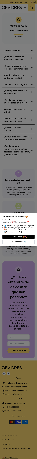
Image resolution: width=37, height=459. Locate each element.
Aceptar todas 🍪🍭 (18, 236)
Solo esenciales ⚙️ (18, 242)
